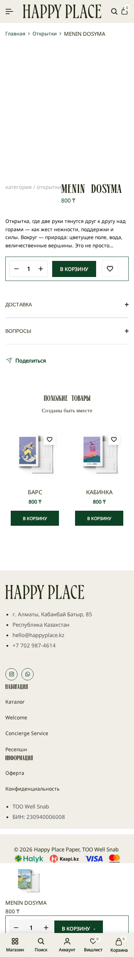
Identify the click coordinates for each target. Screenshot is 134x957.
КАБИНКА (99, 492)
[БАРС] (34, 454)
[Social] (11, 674)
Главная (15, 33)
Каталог (15, 701)
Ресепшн (16, 749)
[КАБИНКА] (99, 454)
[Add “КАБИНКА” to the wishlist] (114, 439)
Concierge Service (26, 733)
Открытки (45, 33)
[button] (35, 518)
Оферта (14, 772)
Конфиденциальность (32, 788)
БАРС (35, 492)
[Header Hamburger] (9, 11)
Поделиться (30, 360)
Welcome (16, 717)
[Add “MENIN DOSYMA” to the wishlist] (110, 268)
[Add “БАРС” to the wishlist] (49, 439)
